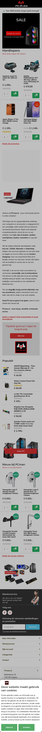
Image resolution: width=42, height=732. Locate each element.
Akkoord (9, 727)
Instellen (26, 727)
